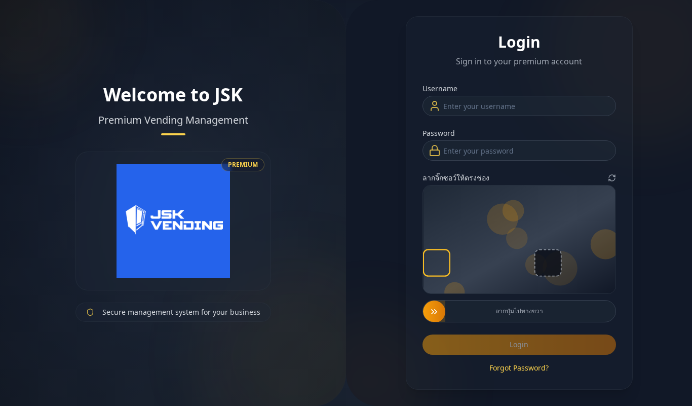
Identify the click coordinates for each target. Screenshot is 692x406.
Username (439, 88)
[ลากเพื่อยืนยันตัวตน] (434, 312)
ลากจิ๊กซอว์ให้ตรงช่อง (455, 177)
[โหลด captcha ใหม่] (612, 178)
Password (438, 133)
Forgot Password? (519, 368)
